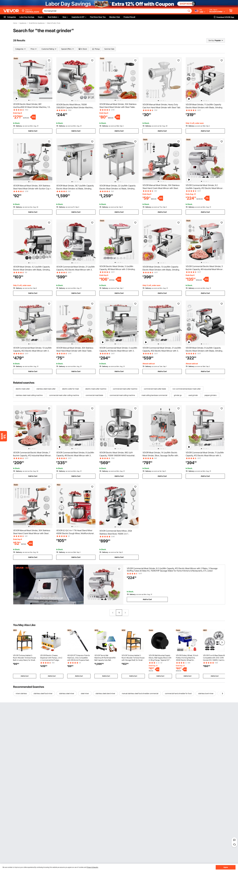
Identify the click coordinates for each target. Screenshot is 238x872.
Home (15, 23)
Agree (225, 867)
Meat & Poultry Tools (53, 23)
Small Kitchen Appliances (37, 23)
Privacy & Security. (92, 867)
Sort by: (211, 40)
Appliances (22, 23)
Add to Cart (32, 131)
